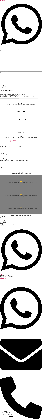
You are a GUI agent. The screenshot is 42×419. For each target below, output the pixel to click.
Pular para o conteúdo (2, 0)
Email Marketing (12, 224)
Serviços (3, 66)
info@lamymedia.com (10, 276)
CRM (15, 224)
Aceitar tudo (11, 416)
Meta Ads (1, 224)
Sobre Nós (4, 67)
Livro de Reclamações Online (2, 282)
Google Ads (3, 224)
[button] (21, 61)
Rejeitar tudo (7, 416)
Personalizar (4, 416)
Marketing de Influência (7, 224)
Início (3, 65)
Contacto (4, 87)
